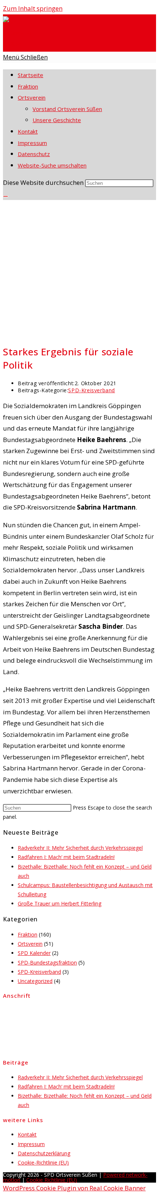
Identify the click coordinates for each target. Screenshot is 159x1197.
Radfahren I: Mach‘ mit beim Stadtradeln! (66, 856)
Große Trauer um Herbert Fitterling (59, 903)
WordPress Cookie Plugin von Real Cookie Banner (74, 1188)
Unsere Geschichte (57, 120)
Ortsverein (31, 97)
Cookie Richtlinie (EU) (51, 1179)
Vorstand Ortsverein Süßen (67, 109)
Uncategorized (35, 980)
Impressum (32, 142)
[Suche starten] (5, 196)
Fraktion (28, 86)
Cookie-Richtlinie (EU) (43, 1162)
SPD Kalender (34, 952)
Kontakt (28, 131)
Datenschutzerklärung (44, 1153)
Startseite (30, 75)
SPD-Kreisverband (91, 390)
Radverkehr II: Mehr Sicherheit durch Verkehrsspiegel (80, 847)
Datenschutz (34, 154)
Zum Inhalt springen (32, 8)
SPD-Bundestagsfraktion (47, 962)
